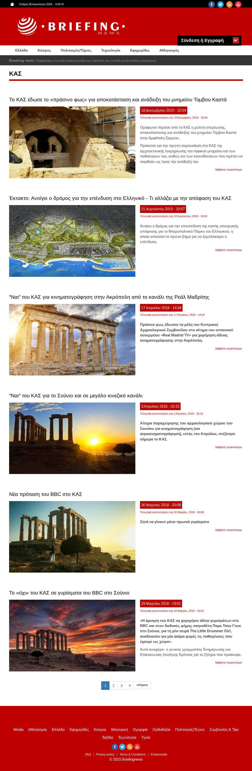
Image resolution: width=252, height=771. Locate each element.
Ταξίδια (107, 737)
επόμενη (142, 685)
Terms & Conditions (133, 754)
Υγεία (145, 737)
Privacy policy (105, 754)
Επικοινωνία (159, 754)
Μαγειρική (119, 729)
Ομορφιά (140, 729)
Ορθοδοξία (161, 729)
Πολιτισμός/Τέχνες (76, 50)
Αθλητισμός (169, 50)
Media (18, 729)
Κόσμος (44, 50)
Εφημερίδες (140, 50)
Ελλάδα (21, 50)
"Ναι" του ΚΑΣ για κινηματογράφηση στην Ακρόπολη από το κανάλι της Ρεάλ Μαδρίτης (109, 297)
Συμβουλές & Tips (224, 729)
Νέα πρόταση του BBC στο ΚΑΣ (45, 494)
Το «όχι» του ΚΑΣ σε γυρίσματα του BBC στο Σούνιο (69, 593)
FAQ (88, 754)
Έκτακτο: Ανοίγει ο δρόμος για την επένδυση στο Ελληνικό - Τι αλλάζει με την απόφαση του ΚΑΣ (120, 198)
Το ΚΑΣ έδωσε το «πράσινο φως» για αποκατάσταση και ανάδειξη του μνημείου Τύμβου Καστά (118, 99)
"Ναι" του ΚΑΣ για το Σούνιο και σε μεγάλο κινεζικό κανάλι (75, 395)
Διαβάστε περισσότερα (228, 169)
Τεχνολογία (110, 50)
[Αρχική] (72, 26)
